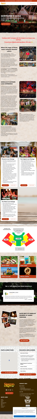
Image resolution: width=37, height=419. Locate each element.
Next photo (16, 123)
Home (2, 399)
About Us (2, 403)
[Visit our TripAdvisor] (10, 390)
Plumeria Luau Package (8, 159)
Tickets (2, 400)
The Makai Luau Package (8, 201)
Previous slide (3, 296)
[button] (35, 408)
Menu (2, 401)
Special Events (3, 402)
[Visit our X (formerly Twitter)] (12, 390)
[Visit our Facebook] (6, 390)
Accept (25, 416)
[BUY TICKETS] (6, 21)
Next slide (34, 296)
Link (31, 174)
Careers (2, 407)
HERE (29, 42)
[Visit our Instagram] (8, 390)
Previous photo (13, 123)
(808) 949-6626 (22, 387)
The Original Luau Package (27, 159)
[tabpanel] (9, 119)
